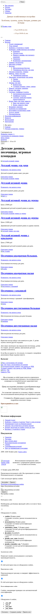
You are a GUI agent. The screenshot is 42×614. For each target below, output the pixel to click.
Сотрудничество (6, 455)
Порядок (4, 139)
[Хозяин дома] (6, 26)
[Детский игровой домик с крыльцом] (10, 231)
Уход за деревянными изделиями (16, 448)
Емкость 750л (5, 372)
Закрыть (4, 492)
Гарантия (8, 437)
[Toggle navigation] (1, 37)
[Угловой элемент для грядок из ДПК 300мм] (17, 366)
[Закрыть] (1, 488)
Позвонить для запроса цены (11, 170)
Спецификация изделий (13, 446)
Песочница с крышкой (13, 290)
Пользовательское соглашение (15, 443)
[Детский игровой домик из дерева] (4, 196)
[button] (7, 42)
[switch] (2, 509)
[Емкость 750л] (5, 370)
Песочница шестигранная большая (20, 308)
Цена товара (5, 138)
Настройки (5, 482)
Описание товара (7, 177)
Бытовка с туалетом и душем (15, 429)
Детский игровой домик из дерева (19, 200)
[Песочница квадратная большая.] (5, 251)
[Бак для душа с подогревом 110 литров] (12, 363)
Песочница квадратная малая (17, 273)
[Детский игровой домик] (10, 178)
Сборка (7, 444)
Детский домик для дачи (14, 165)
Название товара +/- (8, 134)
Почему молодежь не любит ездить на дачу (20, 427)
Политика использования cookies (12, 484)
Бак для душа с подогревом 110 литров (14, 364)
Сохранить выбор (15, 612)
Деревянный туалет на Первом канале (18, 424)
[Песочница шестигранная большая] (3, 304)
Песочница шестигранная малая (19, 325)
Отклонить (5, 612)
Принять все (27, 612)
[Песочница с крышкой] (9, 286)
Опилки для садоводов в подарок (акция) (19, 425)
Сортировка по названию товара (12, 136)
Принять (12, 482)
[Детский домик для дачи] (10, 161)
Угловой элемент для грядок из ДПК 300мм (16, 368)
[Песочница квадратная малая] (4, 269)
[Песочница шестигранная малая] (4, 321)
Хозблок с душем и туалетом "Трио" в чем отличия (22, 422)
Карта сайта (22, 452)
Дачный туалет (10, 420)
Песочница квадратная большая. (19, 255)
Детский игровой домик (14, 183)
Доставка (8, 439)
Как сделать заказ (11, 441)
